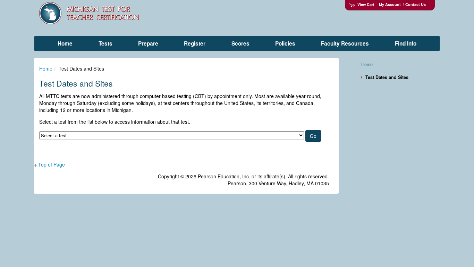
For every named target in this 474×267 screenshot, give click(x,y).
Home (45, 68)
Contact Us (415, 4)
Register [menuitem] (194, 43)
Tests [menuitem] (105, 43)
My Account (390, 4)
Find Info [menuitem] (405, 43)
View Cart (365, 4)
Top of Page (51, 164)
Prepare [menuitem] (148, 43)
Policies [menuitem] (285, 43)
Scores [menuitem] (240, 43)
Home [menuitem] (65, 43)
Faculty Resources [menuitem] (345, 43)
